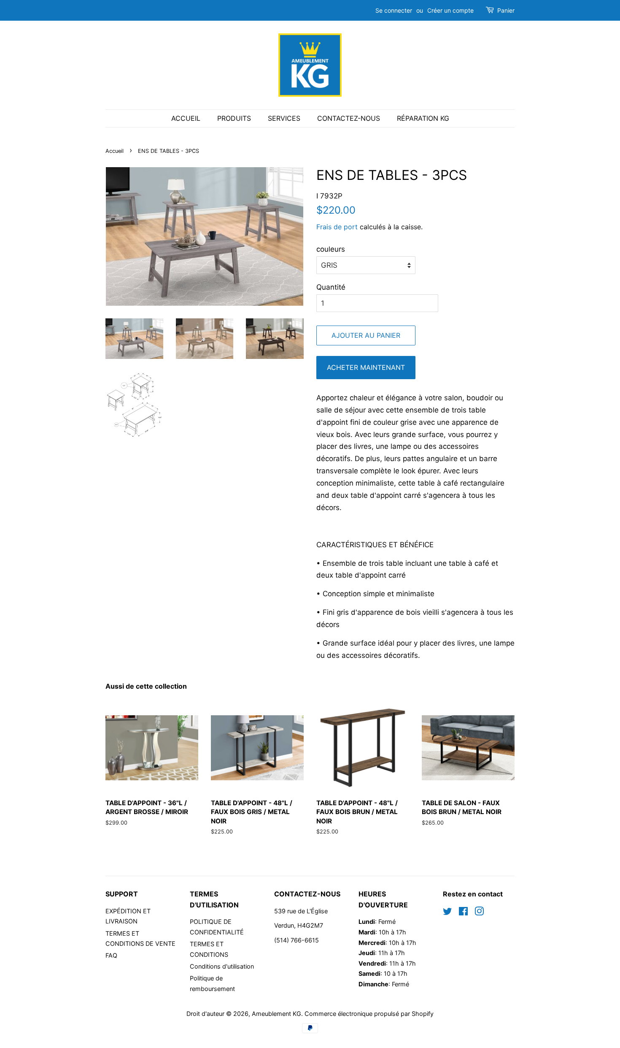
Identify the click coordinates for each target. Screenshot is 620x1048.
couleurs (330, 249)
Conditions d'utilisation (222, 966)
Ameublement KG (276, 1013)
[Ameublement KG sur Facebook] (463, 912)
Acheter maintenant (366, 367)
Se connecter (393, 10)
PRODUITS (234, 118)
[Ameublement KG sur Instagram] (479, 912)
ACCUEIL (185, 118)
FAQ (111, 955)
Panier (506, 10)
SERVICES (284, 118)
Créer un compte (450, 10)
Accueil (114, 151)
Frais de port (337, 227)
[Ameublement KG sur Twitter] (447, 912)
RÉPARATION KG (423, 118)
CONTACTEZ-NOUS (348, 118)
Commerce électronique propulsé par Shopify (369, 1013)
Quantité (330, 287)
